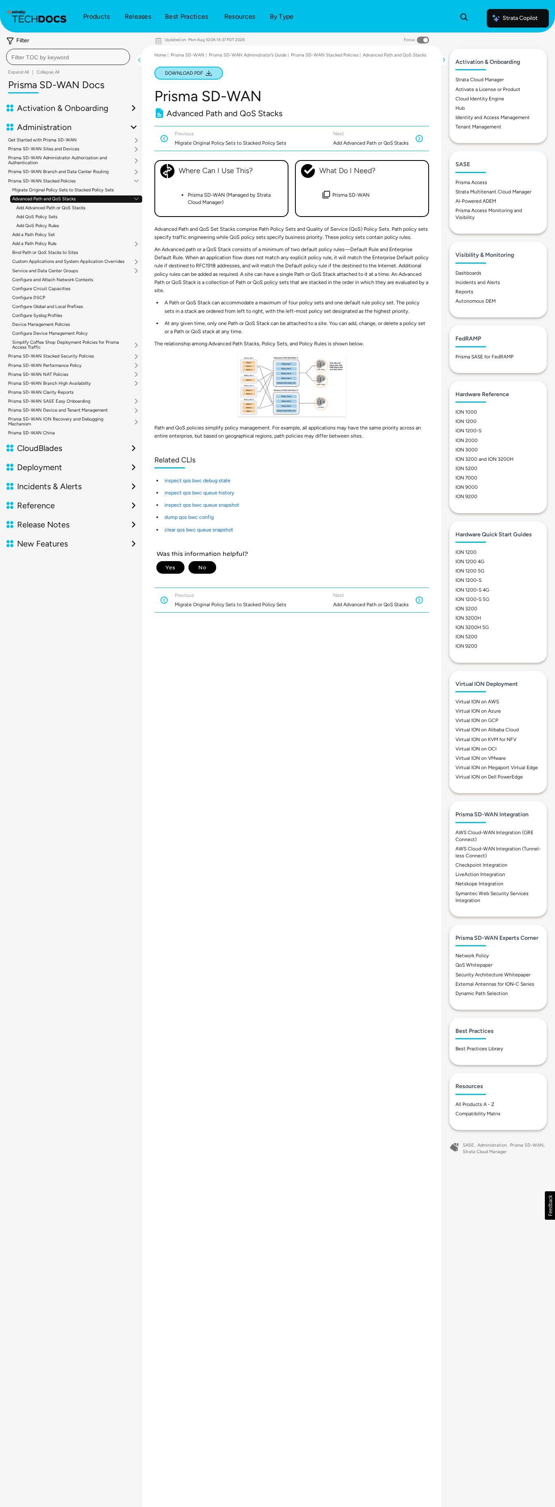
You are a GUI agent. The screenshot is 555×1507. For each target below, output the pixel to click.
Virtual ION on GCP (476, 720)
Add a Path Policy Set (33, 234)
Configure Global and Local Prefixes (47, 306)
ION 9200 (466, 496)
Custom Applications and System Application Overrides (68, 261)
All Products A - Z (474, 1104)
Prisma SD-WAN (187, 55)
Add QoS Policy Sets (36, 216)
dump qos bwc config (189, 517)
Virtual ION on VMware (480, 758)
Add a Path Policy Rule (34, 243)
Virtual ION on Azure (478, 711)
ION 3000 (466, 450)
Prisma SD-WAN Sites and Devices (43, 149)
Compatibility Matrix (478, 1114)
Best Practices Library (479, 1049)
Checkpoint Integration (481, 865)
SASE (468, 1145)
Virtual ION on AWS (477, 702)
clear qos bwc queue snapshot (199, 530)
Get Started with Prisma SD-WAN (42, 140)
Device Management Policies (41, 324)
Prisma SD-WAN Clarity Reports (41, 392)
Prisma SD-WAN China (31, 433)
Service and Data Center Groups (45, 271)
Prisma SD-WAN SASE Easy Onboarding (49, 401)
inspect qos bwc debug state (197, 480)
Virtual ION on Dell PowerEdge (489, 777)
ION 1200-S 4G (472, 590)
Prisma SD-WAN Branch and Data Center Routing (58, 171)
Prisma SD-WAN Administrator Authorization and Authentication (57, 160)
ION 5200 (466, 468)
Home (160, 55)
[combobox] (68, 57)
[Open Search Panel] (464, 18)
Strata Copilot (520, 18)
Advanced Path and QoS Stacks (44, 199)
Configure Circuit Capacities (41, 288)
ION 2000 (466, 440)
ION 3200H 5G (472, 627)
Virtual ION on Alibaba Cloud (487, 730)
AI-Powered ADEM (475, 201)
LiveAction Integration (480, 874)
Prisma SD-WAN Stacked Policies (42, 181)
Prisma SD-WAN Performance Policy (45, 365)
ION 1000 (466, 412)
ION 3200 (466, 608)
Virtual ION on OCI (475, 749)
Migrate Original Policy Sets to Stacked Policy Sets (63, 190)
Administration (492, 1145)
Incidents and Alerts (477, 282)
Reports (464, 292)
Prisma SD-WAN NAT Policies (38, 374)
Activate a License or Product (487, 89)
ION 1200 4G (469, 561)
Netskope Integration (479, 884)
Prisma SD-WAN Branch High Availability (49, 383)
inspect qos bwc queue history (199, 493)
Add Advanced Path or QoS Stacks (50, 207)
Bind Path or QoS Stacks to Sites (45, 252)
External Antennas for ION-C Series (494, 984)
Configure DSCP (28, 297)
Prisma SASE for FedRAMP (484, 357)
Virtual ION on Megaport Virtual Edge (496, 767)
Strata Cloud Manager (479, 79)
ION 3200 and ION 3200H (484, 459)
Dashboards (468, 273)
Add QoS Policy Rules (37, 225)
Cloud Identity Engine (479, 99)
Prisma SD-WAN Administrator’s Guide (247, 55)
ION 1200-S (468, 431)
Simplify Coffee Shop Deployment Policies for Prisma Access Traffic (65, 345)
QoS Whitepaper (473, 965)
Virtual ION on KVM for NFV (485, 739)
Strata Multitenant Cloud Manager (493, 192)
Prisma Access (471, 182)
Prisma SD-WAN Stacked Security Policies (51, 356)
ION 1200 (466, 421)
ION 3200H (468, 618)
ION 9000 (466, 487)
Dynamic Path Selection (481, 993)
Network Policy (472, 955)
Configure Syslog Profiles (37, 315)
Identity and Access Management (492, 117)
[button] (550, 1205)
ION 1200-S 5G (472, 599)
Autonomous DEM (475, 301)
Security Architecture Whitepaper (493, 975)
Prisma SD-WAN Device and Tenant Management (58, 410)
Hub (460, 108)
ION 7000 (466, 478)
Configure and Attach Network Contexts (52, 279)
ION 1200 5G (469, 571)
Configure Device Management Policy (50, 333)
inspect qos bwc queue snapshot (202, 505)
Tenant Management (478, 127)
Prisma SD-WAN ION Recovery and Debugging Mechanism (55, 422)
